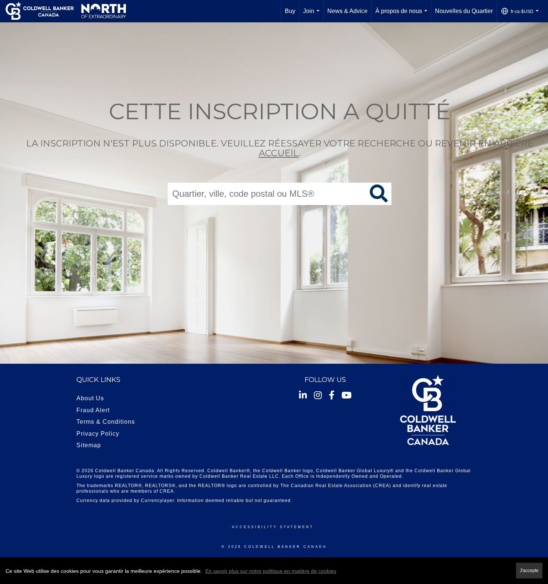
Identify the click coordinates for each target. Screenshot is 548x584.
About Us (90, 398)
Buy (290, 11)
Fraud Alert (93, 410)
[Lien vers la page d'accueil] (66, 11)
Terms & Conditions (105, 422)
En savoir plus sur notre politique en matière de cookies (270, 571)
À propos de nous (402, 15)
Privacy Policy (97, 433)
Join (312, 15)
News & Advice (347, 11)
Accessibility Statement (273, 527)
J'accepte (529, 570)
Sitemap (88, 445)
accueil (279, 153)
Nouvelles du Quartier (464, 11)
